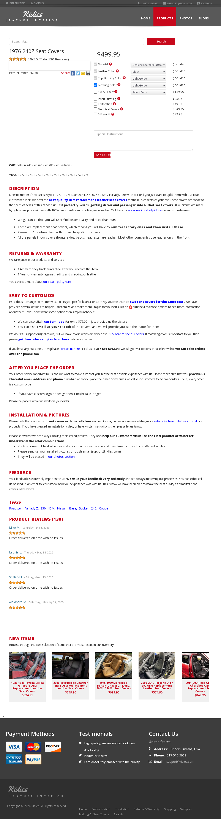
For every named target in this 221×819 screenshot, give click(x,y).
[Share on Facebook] (73, 73)
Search (118, 814)
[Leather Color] (117, 70)
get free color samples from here (43, 339)
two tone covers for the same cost (156, 302)
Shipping (170, 809)
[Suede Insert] (115, 91)
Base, (73, 508)
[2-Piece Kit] (112, 114)
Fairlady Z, (32, 508)
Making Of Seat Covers (94, 814)
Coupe (103, 508)
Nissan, (62, 508)
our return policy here (57, 282)
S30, (44, 508)
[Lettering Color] (118, 84)
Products (165, 18)
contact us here (70, 349)
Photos (186, 18)
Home (145, 18)
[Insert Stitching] (118, 98)
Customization (101, 809)
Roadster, (16, 508)
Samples (39, 3)
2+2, (94, 508)
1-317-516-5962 (149, 3)
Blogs (204, 18)
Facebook (206, 3)
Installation (122, 809)
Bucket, (84, 508)
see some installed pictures (145, 210)
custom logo (54, 321)
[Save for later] (88, 73)
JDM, (52, 508)
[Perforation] (114, 103)
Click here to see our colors (126, 334)
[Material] (110, 64)
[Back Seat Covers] (121, 108)
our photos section (61, 456)
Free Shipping (17, 3)
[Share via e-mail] (83, 73)
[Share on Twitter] (78, 73)
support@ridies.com (179, 3)
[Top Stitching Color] (124, 77)
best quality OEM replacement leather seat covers (88, 200)
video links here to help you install (175, 421)
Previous (14, 63)
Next (85, 63)
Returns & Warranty (147, 809)
